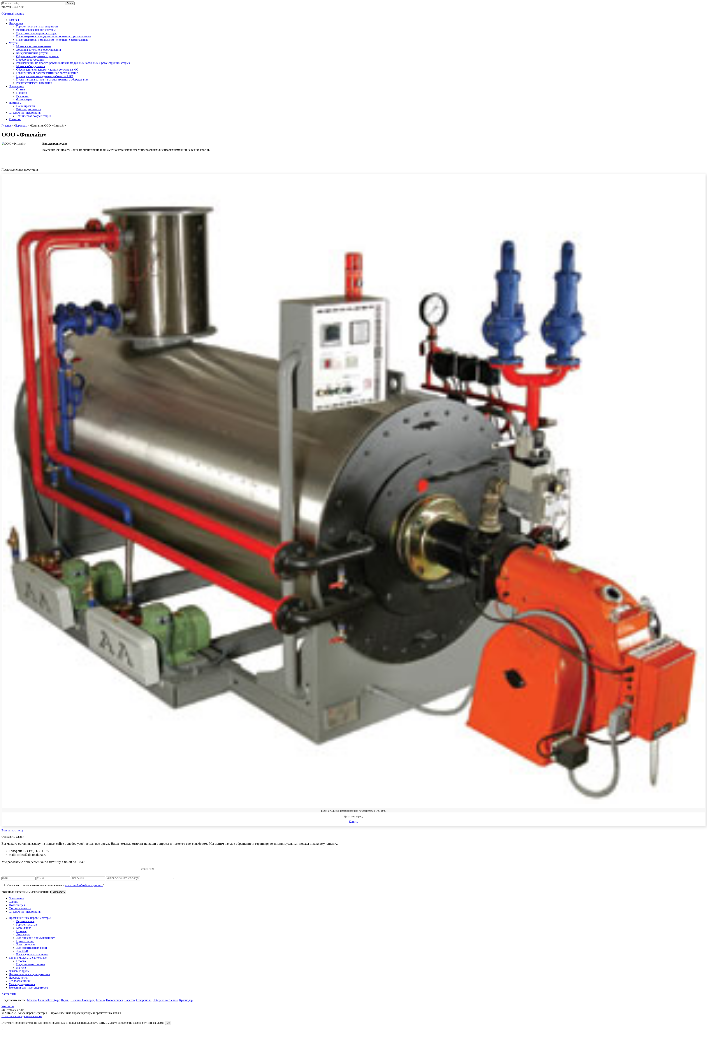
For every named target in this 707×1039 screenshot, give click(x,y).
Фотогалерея (24, 99)
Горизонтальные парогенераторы (37, 26)
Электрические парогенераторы (36, 33)
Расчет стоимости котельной (34, 82)
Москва (32, 1000)
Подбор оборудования (30, 59)
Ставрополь (143, 1000)
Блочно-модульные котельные (28, 957)
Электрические (25, 944)
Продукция (16, 23)
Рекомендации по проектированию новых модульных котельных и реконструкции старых (73, 62)
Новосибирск (114, 1000)
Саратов (129, 1000)
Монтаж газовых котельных (33, 46)
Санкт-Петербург (48, 1000)
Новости (21, 92)
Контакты (15, 119)
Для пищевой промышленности (36, 937)
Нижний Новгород (82, 1000)
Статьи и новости (20, 908)
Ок (168, 1023)
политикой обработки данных (84, 885)
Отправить (59, 892)
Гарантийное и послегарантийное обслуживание (47, 72)
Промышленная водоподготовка (29, 974)
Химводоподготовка (22, 984)
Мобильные (23, 927)
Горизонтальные (26, 924)
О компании (16, 86)
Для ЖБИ (22, 951)
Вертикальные (25, 921)
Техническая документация (33, 116)
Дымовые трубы (19, 971)
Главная (14, 19)
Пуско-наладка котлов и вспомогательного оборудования (52, 79)
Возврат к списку (12, 830)
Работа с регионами (28, 109)
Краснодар (186, 1000)
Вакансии (22, 96)
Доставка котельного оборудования (38, 49)
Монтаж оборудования (30, 66)
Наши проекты (25, 106)
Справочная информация (25, 112)
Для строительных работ (31, 947)
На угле (21, 967)
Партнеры (15, 102)
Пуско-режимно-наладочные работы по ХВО (44, 76)
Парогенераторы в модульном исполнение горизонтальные (53, 36)
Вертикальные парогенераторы (36, 29)
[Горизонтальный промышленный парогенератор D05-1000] (353, 490)
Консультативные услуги (32, 53)
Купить (353, 821)
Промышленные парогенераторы (30, 917)
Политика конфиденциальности (21, 1016)
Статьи (20, 89)
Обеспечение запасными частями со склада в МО (47, 69)
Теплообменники (20, 980)
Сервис (13, 901)
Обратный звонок (12, 13)
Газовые (21, 931)
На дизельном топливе (30, 964)
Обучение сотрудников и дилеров (37, 56)
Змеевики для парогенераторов (28, 987)
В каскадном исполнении (32, 954)
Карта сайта (8, 993)
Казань (100, 1000)
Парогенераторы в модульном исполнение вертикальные (52, 39)
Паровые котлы (18, 977)
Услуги (13, 43)
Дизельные (23, 934)
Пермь (65, 1000)
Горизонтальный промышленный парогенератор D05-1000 (353, 811)
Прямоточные (25, 941)
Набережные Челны (165, 1000)
